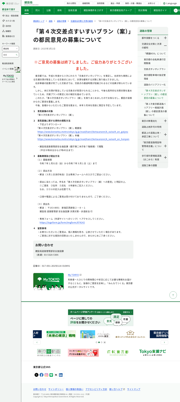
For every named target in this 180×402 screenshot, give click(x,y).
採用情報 (100, 3)
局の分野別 (71, 3)
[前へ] (37, 342)
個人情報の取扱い (74, 389)
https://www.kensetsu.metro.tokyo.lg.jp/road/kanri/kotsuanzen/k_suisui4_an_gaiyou (83, 131)
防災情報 (142, 10)
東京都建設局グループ (121, 10)
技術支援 (72, 10)
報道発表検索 (8, 63)
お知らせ (151, 3)
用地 (59, 10)
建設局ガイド (160, 10)
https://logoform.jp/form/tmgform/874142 (62, 222)
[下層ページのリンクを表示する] (165, 37)
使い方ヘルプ (115, 389)
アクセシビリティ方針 (96, 389)
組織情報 (86, 3)
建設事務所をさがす (93, 10)
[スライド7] (101, 342)
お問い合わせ (39, 389)
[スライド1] (96, 342)
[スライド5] (99, 342)
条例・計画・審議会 (133, 3)
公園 (48, 10)
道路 (26, 10)
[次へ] (164, 342)
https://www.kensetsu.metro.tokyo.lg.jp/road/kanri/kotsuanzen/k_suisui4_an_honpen (83, 139)
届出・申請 (115, 3)
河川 (37, 10)
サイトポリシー (56, 389)
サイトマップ (133, 389)
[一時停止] (104, 342)
